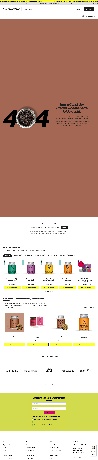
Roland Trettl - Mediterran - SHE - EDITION (47, 233)
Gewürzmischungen (8, 458)
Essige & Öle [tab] (40, 255)
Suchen (64, 227)
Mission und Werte (54, 447)
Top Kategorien (7, 445)
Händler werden (30, 458)
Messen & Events (30, 445)
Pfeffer (5, 450)
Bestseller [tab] (17, 255)
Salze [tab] (55, 255)
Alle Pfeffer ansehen (89, 307)
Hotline (74, 446)
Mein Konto (79, 9)
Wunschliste (78, 16)
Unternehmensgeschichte (56, 450)
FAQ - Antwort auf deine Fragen (81, 445)
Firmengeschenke (31, 447)
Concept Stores (53, 445)
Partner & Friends (53, 455)
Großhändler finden (31, 453)
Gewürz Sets (6, 453)
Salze (4, 447)
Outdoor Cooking (7, 455)
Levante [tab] (70, 255)
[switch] (93, 454)
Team (50, 458)
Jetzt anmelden (49, 412)
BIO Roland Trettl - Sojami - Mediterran (49, 231)
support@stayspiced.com (79, 457)
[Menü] (96, 446)
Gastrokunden (30, 450)
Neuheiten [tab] (8, 255)
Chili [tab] (48, 255)
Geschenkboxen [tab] (28, 255)
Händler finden (30, 455)
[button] (89, 9)
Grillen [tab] (62, 255)
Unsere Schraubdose (54, 453)
